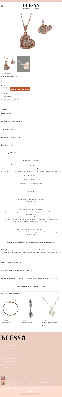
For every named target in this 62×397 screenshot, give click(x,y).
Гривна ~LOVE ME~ (6, 322)
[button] (2, 6)
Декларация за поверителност (10, 348)
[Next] (57, 34)
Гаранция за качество (7, 345)
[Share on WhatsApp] (2, 100)
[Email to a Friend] (11, 100)
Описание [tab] (4, 109)
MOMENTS (10, 73)
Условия (3, 352)
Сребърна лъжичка (27, 322)
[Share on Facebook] (5, 100)
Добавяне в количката (20, 89)
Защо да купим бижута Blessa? (10, 358)
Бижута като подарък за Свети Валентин (18, 377)
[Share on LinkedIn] (17, 100)
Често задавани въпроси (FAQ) (10, 361)
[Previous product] (6, 82)
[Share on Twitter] (8, 100)
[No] (60, 392)
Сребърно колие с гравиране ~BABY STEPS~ (49, 322)
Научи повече (35, 394)
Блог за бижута (5, 367)
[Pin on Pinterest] (14, 100)
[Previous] (4, 34)
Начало (3, 73)
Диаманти (4, 364)
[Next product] (2, 82)
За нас (3, 355)
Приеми (25, 394)
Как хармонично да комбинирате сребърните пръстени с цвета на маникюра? (29, 382)
